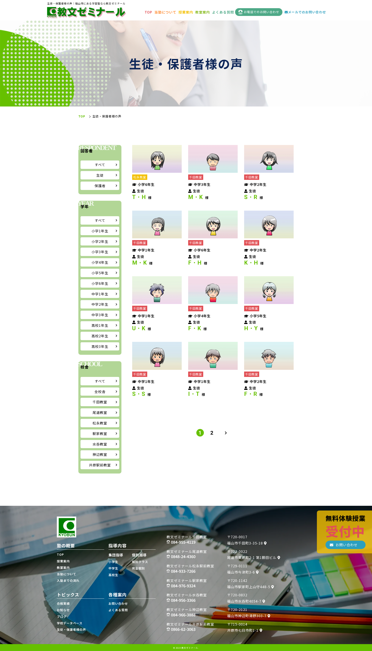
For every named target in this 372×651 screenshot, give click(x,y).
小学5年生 (99, 272)
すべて (100, 164)
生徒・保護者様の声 (71, 629)
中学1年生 (99, 293)
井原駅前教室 (100, 464)
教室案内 (202, 12)
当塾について (165, 12)
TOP (148, 12)
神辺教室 (100, 454)
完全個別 (138, 568)
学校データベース (69, 623)
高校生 (113, 575)
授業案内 (185, 12)
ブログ (62, 616)
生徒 (100, 175)
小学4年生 (99, 262)
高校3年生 (99, 346)
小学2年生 (99, 241)
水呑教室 (100, 444)
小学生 (113, 562)
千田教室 (100, 401)
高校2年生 (99, 335)
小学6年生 (99, 283)
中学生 (113, 568)
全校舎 (100, 391)
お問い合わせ (118, 603)
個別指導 (139, 554)
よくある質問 (223, 12)
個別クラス (140, 562)
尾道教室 (100, 412)
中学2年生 (99, 304)
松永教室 (100, 423)
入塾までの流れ (68, 580)
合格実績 (63, 603)
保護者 (100, 185)
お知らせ (63, 610)
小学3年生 (99, 251)
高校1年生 (99, 325)
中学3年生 (99, 314)
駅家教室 (100, 433)
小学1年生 (99, 230)
